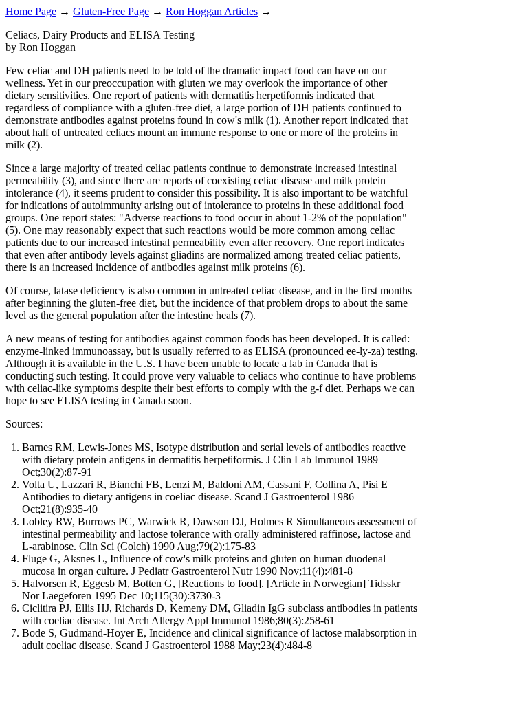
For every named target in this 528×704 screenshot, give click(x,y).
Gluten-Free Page (111, 11)
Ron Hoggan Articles (212, 11)
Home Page (31, 11)
